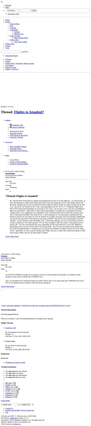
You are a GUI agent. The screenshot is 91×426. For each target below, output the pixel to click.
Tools (7, 48)
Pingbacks (9, 395)
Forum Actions (15, 36)
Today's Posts (14, 24)
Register (8, 5)
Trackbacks (9, 393)
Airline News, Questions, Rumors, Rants (19, 63)
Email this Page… (16, 149)
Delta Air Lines (10, 67)
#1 (24, 171)
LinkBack (7, 120)
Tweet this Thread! (16, 137)
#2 (19, 254)
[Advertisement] (45, 89)
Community (14, 30)
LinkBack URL (17, 125)
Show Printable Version (18, 147)
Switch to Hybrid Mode (18, 162)
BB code (8, 383)
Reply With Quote (12, 236)
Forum (7, 22)
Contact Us (9, 408)
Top (6, 412)
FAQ (11, 26)
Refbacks (8, 397)
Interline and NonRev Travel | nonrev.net (19, 410)
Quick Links (14, 40)
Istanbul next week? (10, 328)
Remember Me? (13, 14)
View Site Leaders (20, 42)
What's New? (10, 44)
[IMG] (7, 387)
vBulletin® (14, 418)
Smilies (7, 385)
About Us (17, 424)
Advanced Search (11, 56)
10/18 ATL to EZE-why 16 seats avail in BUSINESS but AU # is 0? (46, 305)
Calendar (13, 28)
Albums (17, 32)
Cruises (8, 46)
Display (7, 155)
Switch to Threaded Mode (19, 164)
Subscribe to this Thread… (19, 151)
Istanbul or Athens (10, 341)
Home (7, 20)
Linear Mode (14, 160)
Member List (18, 34)
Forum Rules (5, 401)
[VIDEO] (8, 389)
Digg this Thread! (16, 133)
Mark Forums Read (21, 38)
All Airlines (9, 65)
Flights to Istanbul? (29, 112)
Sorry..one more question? (11, 305)
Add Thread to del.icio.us (19, 135)
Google (22, 362)
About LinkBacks (18, 127)
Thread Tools (8, 142)
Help (7, 7)
